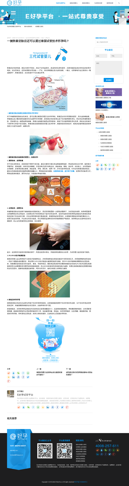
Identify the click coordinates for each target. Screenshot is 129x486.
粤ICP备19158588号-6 (80, 482)
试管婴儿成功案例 (81, 447)
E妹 (42, 38)
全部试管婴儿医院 (104, 132)
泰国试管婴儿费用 (101, 122)
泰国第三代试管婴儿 (102, 110)
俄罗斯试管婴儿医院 (106, 150)
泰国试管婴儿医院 (106, 136)
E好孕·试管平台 (60, 3)
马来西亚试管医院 (106, 143)
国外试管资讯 (28, 26)
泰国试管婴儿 (74, 3)
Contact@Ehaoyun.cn (16, 455)
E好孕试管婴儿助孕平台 (14, 26)
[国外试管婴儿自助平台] (14, 3)
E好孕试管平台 (32, 38)
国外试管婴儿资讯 (81, 444)
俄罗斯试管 (110, 3)
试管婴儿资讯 (39, 26)
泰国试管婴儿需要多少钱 (103, 98)
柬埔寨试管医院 (80, 461)
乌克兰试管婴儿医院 (106, 146)
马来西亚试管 (98, 3)
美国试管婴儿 (86, 3)
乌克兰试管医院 (80, 456)
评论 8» (47, 38)
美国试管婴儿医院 (106, 139)
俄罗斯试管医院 (80, 459)
